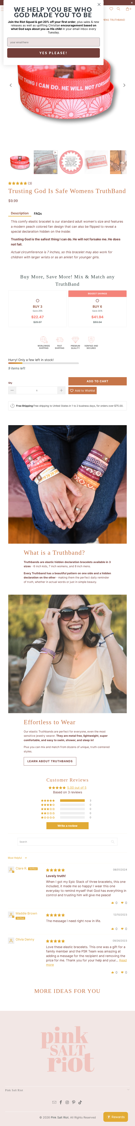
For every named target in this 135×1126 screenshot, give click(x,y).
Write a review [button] (67, 825)
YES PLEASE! (53, 53)
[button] (18, 183)
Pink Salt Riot (60, 1117)
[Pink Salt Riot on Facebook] (60, 1102)
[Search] (118, 8)
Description (20, 213)
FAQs (38, 213)
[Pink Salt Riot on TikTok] (80, 1102)
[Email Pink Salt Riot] (54, 1102)
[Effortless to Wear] (67, 654)
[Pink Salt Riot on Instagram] (67, 1102)
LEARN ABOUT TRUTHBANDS (50, 761)
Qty (10, 382)
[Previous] (11, 85)
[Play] (67, 85)
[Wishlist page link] (111, 9)
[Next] (124, 85)
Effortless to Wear (50, 722)
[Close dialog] (99, 4)
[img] (55, 870)
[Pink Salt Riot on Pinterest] (73, 1102)
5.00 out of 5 (76, 787)
